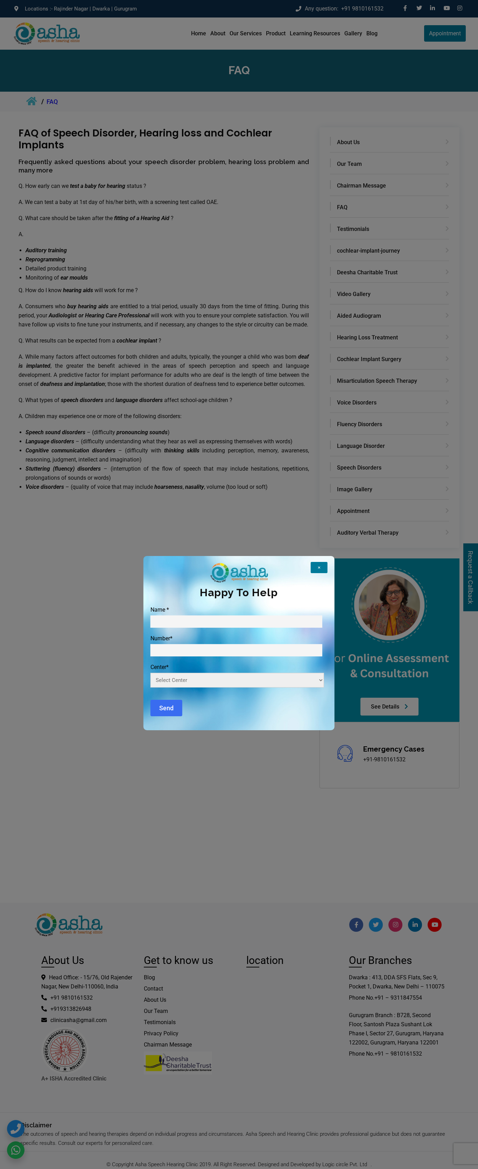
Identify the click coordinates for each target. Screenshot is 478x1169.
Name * (159, 609)
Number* (161, 638)
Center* (159, 667)
